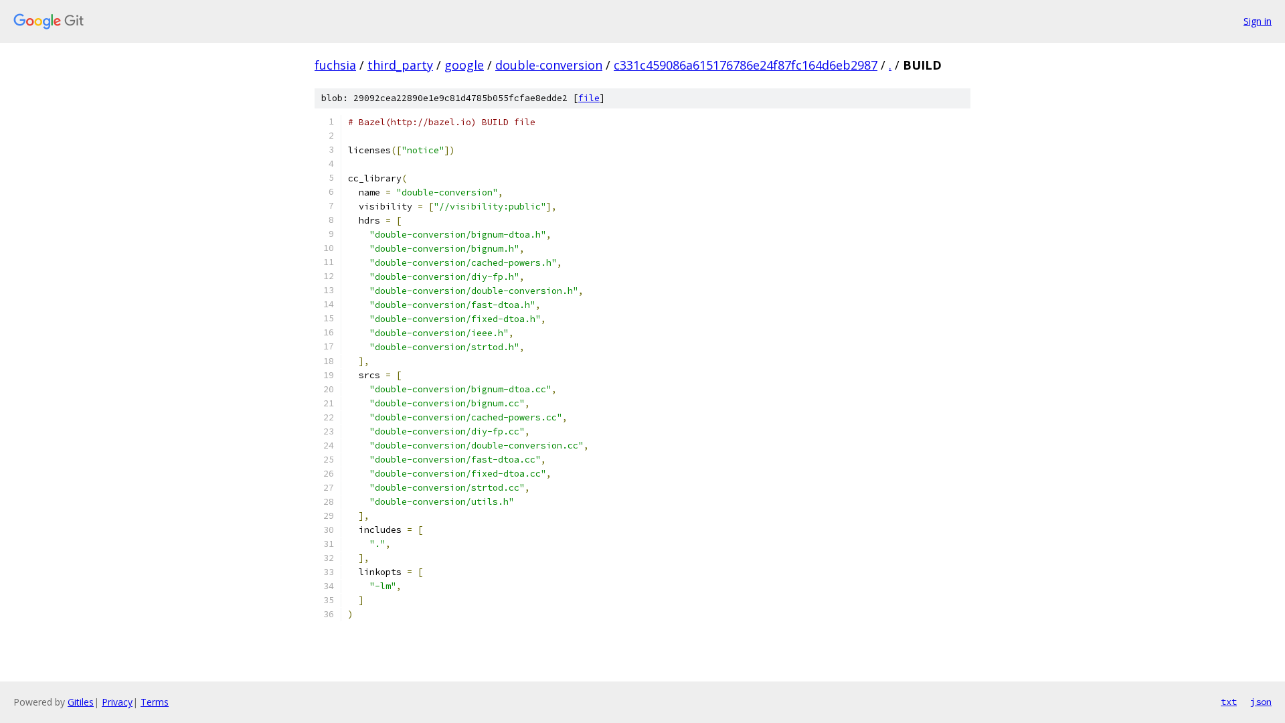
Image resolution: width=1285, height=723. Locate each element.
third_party (400, 65)
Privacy (117, 702)
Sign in (1258, 21)
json (1261, 702)
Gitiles (81, 702)
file (589, 98)
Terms (155, 702)
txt (1229, 702)
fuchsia (335, 65)
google (464, 65)
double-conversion (548, 65)
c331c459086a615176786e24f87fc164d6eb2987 (745, 65)
